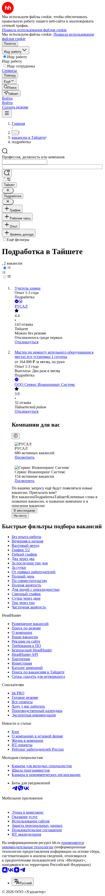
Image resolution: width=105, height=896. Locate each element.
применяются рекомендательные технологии (43, 845)
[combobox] (24, 161)
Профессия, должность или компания (33, 157)
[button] (7, 98)
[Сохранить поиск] (7, 173)
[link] (10, 87)
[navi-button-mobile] (7, 113)
